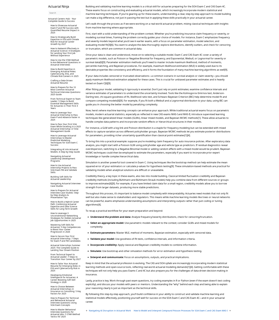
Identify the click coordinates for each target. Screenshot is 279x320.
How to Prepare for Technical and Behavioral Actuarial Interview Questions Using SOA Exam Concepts (65, 301)
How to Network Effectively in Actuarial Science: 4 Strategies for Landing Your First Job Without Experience (65, 52)
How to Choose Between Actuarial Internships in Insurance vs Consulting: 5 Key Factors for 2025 (66, 290)
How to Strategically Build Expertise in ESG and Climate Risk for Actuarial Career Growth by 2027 (65, 40)
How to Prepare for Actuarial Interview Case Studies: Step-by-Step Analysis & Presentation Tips (65, 194)
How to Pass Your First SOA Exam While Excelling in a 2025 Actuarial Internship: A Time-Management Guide (66, 128)
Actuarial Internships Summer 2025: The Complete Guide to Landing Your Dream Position (65, 247)
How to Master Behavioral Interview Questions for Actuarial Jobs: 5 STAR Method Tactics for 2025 (65, 313)
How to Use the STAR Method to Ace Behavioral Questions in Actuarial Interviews (66, 62)
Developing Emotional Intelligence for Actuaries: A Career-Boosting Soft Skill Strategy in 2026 (64, 278)
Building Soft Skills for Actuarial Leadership (61, 177)
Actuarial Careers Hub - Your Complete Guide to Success (62, 19)
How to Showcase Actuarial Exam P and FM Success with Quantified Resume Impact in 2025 (65, 29)
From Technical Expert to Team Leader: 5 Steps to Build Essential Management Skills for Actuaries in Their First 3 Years (66, 103)
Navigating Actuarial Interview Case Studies (66, 184)
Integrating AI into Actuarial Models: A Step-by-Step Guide (65, 150)
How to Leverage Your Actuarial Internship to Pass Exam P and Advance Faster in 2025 (65, 116)
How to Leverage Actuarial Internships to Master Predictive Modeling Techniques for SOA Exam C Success (64, 140)
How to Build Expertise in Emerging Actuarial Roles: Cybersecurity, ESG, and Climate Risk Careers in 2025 (65, 72)
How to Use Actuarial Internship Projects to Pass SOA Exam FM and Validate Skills (64, 169)
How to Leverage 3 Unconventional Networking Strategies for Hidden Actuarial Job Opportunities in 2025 (66, 217)
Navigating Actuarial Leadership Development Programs (63, 158)
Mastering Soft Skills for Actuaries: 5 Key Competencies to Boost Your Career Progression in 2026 (66, 228)
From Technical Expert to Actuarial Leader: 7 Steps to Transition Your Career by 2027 (66, 257)
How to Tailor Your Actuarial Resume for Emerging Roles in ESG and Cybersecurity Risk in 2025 (65, 267)
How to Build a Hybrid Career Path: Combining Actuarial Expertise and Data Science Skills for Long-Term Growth (65, 205)
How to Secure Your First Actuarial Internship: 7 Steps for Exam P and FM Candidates (66, 238)
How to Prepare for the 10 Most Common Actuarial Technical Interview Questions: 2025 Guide (66, 91)
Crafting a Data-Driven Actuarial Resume (62, 81)
